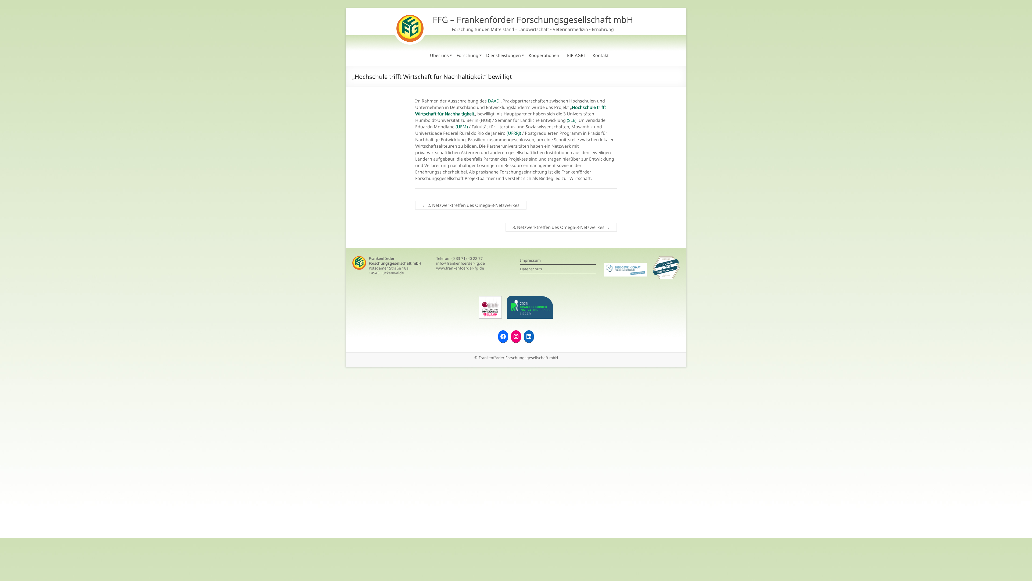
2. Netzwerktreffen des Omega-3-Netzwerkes (470, 205)
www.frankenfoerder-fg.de (460, 268)
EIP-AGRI (576, 55)
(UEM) (462, 127)
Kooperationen (544, 55)
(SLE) (571, 120)
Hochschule (584, 107)
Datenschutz (531, 268)
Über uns (439, 55)
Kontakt (601, 55)
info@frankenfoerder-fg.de (460, 263)
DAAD (494, 101)
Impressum (530, 260)
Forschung (467, 55)
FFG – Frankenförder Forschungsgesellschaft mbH (533, 19)
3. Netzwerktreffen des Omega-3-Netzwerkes (561, 227)
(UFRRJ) (514, 133)
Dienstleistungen (503, 55)
